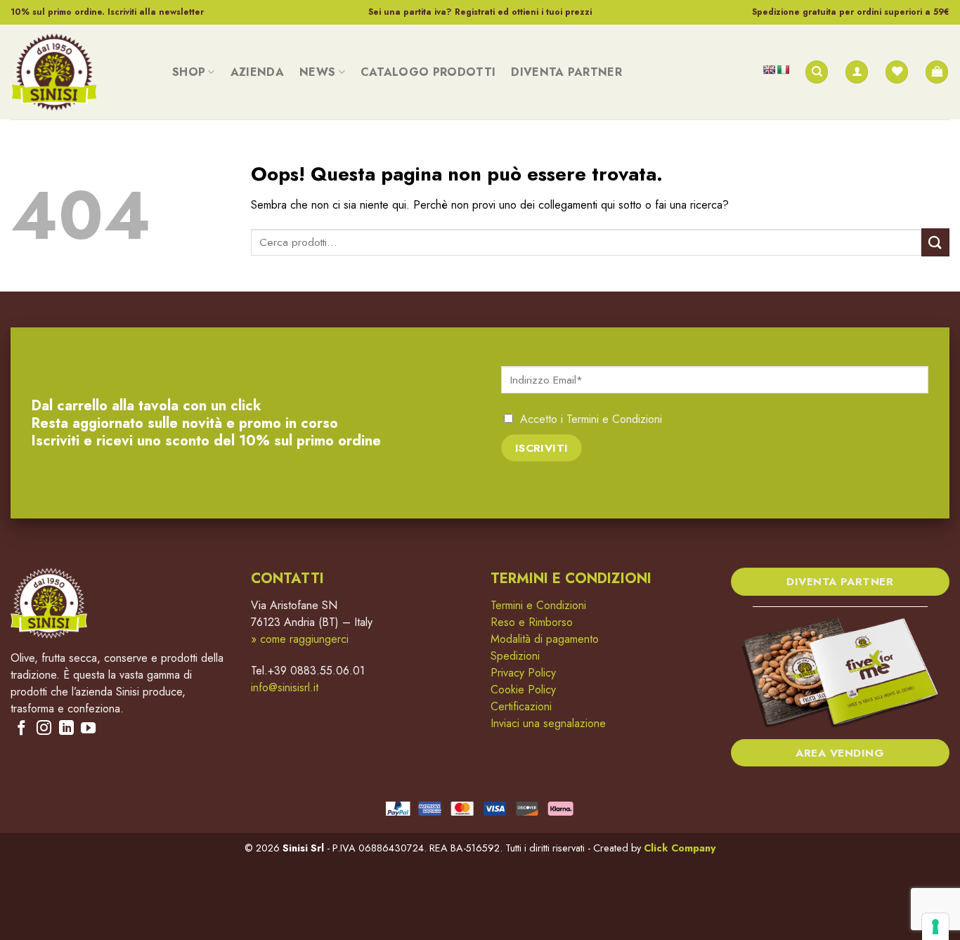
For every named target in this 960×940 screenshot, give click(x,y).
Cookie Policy (523, 689)
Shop (188, 72)
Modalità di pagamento (545, 639)
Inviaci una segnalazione (548, 723)
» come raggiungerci (300, 639)
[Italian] (783, 69)
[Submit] (935, 242)
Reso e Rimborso (532, 622)
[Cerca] (816, 72)
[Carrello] (937, 72)
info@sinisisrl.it (284, 687)
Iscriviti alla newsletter (156, 12)
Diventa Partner (566, 72)
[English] (769, 69)
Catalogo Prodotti (428, 72)
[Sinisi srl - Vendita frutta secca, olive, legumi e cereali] (81, 72)
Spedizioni (515, 656)
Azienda (257, 72)
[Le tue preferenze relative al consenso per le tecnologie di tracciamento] (935, 926)
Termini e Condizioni (614, 419)
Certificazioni (521, 706)
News (317, 72)
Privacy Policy (523, 673)
